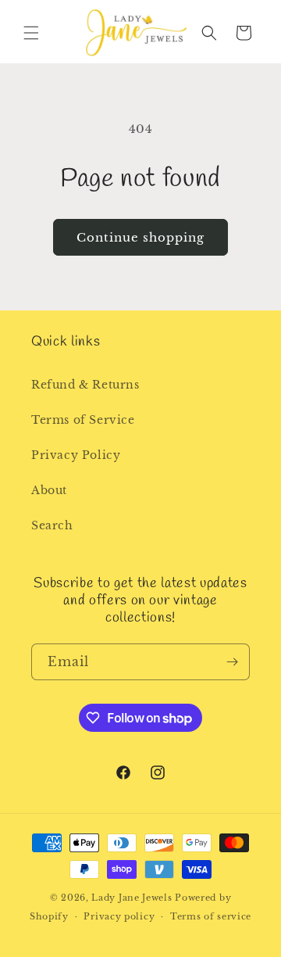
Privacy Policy (75, 455)
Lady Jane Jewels (131, 897)
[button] (31, 33)
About (49, 490)
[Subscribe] (232, 661)
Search (52, 525)
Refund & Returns (85, 385)
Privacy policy (119, 916)
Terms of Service (83, 420)
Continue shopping (140, 237)
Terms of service (210, 916)
